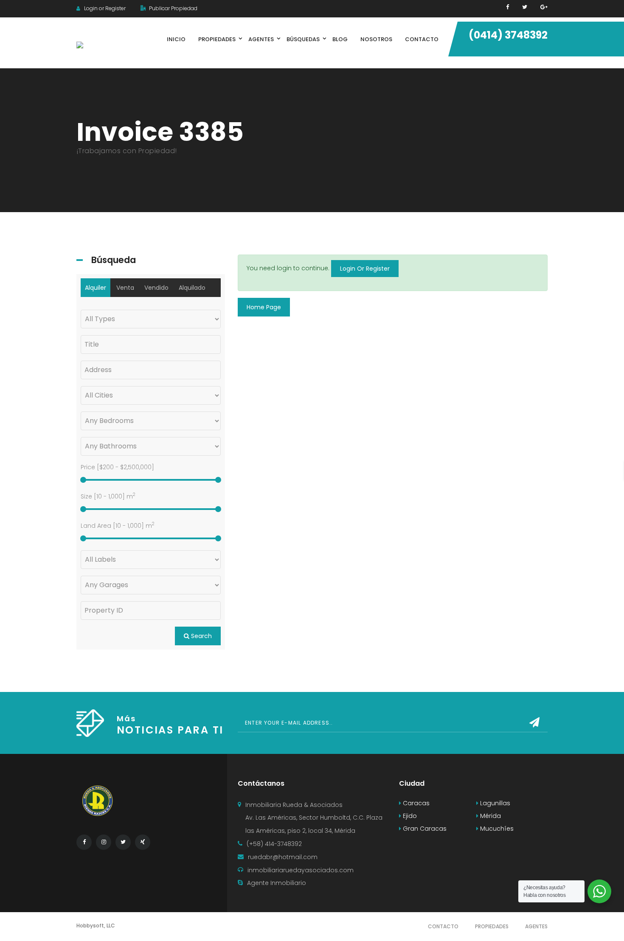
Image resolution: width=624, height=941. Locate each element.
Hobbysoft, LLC (95, 925)
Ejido (409, 816)
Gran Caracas (424, 828)
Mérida (489, 816)
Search (200, 636)
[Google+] (544, 7)
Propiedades (492, 926)
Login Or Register (365, 268)
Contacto (443, 926)
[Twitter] (524, 7)
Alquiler (95, 287)
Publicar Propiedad (172, 8)
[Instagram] (103, 842)
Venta (125, 287)
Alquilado (192, 287)
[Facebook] (507, 7)
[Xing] (142, 842)
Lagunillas (494, 803)
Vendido (156, 287)
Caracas (415, 803)
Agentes (536, 926)
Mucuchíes (496, 828)
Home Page (264, 307)
